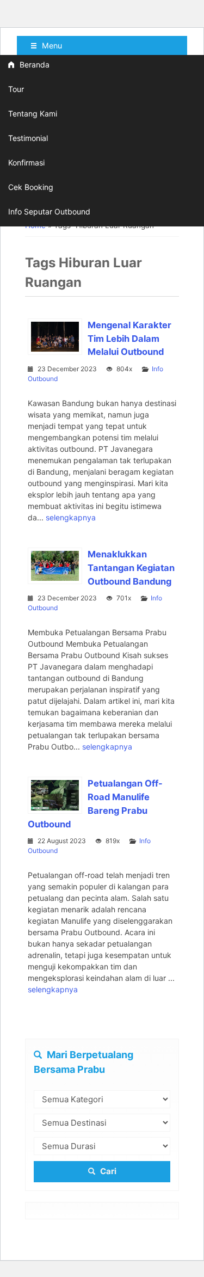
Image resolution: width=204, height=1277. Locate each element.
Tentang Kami (32, 113)
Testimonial (28, 138)
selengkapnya (71, 517)
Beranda (33, 64)
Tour (16, 89)
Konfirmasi (26, 162)
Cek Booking (30, 187)
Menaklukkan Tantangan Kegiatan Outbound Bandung (131, 568)
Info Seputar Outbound (49, 211)
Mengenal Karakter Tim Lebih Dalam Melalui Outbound (129, 339)
